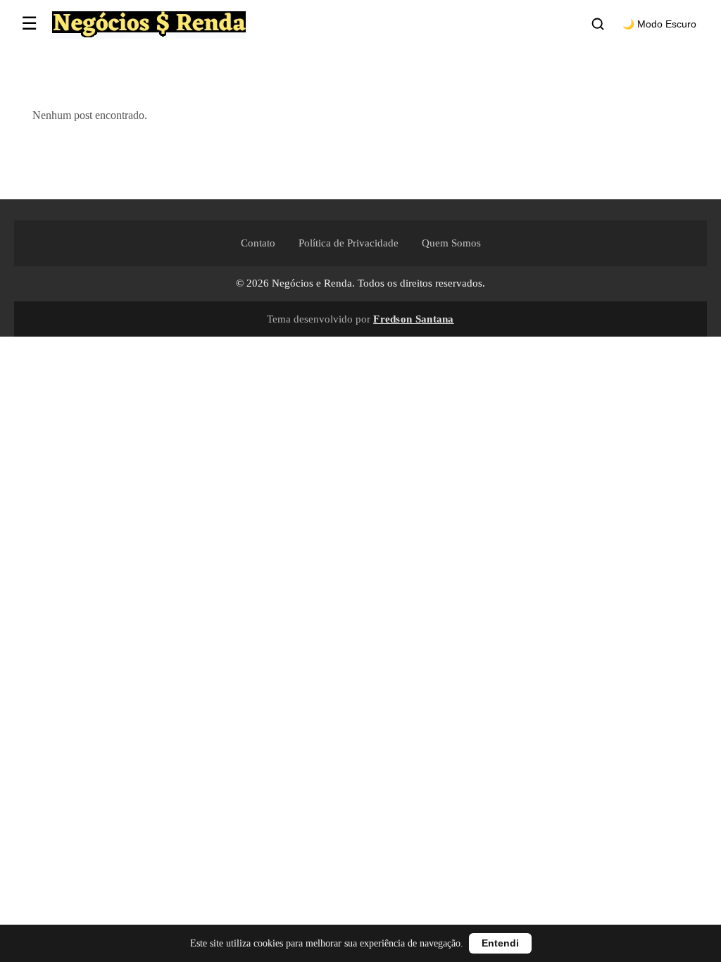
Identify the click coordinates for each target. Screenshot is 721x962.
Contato (258, 243)
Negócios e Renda (312, 283)
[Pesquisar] (598, 24)
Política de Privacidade (349, 243)
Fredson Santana (413, 319)
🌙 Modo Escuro (659, 24)
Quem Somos (451, 243)
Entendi (500, 943)
